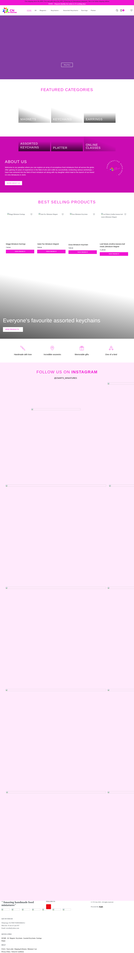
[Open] (131, 10)
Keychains (62, 119)
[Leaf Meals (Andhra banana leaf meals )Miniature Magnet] (114, 225)
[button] (2, 47)
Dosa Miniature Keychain (78, 245)
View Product (20, 251)
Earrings (94, 119)
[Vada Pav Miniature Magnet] (51, 225)
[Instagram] (48, 906)
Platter (60, 147)
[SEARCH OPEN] (117, 10)
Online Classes (93, 146)
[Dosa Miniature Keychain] (82, 226)
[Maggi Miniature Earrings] (20, 225)
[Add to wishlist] (31, 214)
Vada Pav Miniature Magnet (48, 244)
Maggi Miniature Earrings (16, 244)
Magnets (28, 119)
